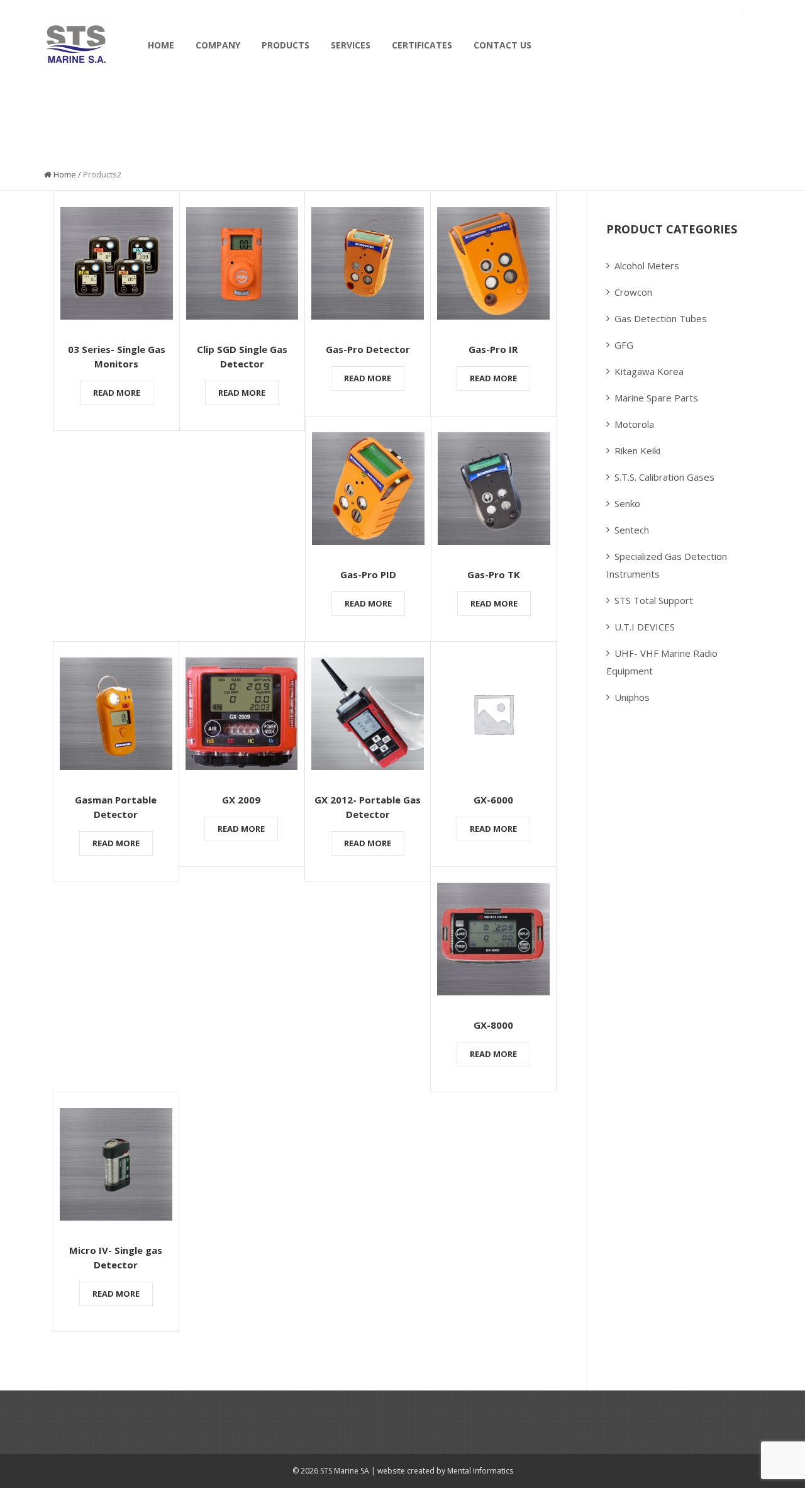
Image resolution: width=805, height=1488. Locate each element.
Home (161, 45)
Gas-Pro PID (368, 574)
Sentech (631, 529)
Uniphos (632, 697)
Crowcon (633, 292)
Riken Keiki (637, 450)
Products (285, 45)
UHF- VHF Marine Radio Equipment (662, 662)
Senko (627, 503)
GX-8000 (493, 1025)
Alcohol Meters (646, 265)
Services (350, 45)
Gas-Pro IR (493, 349)
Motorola (634, 424)
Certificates (422, 45)
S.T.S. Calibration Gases (664, 477)
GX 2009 (241, 799)
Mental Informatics (479, 1470)
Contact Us (502, 45)
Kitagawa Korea (649, 371)
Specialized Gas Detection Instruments (666, 565)
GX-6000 (493, 799)
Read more (116, 392)
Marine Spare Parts (656, 397)
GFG (623, 344)
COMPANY (218, 45)
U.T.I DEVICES (644, 626)
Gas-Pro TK (493, 574)
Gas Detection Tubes (660, 318)
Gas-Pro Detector (368, 349)
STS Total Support (653, 600)
